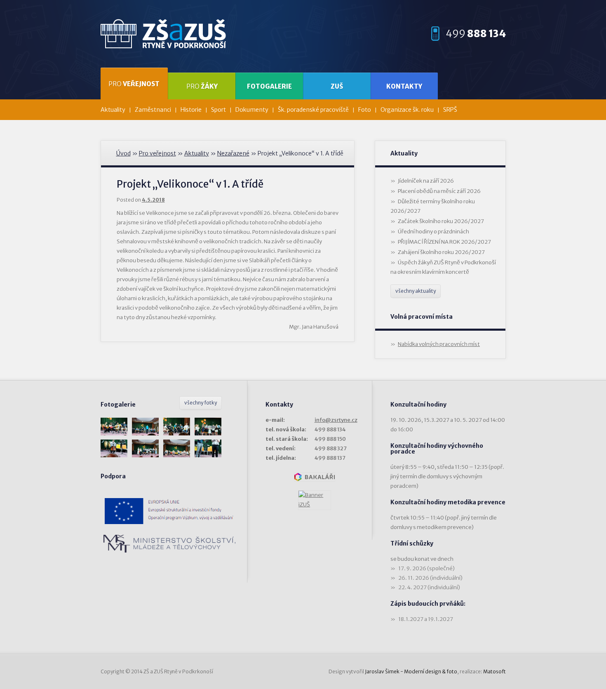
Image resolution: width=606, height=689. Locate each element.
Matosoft (494, 671)
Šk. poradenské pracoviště (313, 109)
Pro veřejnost (157, 153)
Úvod (123, 153)
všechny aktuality (415, 291)
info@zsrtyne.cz (336, 419)
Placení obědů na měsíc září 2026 (439, 191)
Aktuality (113, 109)
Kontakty (404, 86)
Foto (364, 109)
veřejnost (134, 84)
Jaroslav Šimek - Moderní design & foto (411, 671)
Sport (218, 109)
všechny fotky (200, 403)
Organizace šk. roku (407, 109)
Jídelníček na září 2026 (426, 180)
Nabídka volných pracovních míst (439, 344)
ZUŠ (337, 86)
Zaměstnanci (153, 109)
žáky (202, 86)
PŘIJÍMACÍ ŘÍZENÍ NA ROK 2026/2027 (444, 241)
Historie (191, 109)
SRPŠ (450, 109)
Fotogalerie (269, 86)
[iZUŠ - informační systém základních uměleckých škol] (314, 500)
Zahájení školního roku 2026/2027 (441, 252)
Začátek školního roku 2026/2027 (441, 221)
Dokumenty (251, 109)
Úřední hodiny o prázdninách (433, 231)
